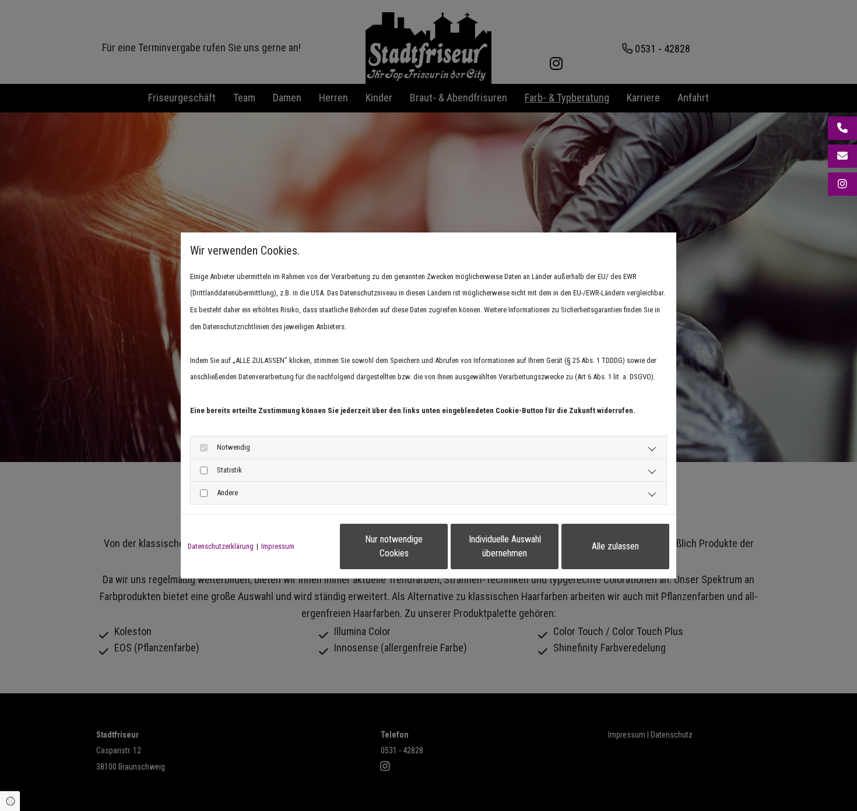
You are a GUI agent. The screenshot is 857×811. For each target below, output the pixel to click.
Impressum (277, 546)
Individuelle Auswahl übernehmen (505, 546)
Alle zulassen (615, 546)
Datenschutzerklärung (221, 546)
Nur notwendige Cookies (394, 546)
